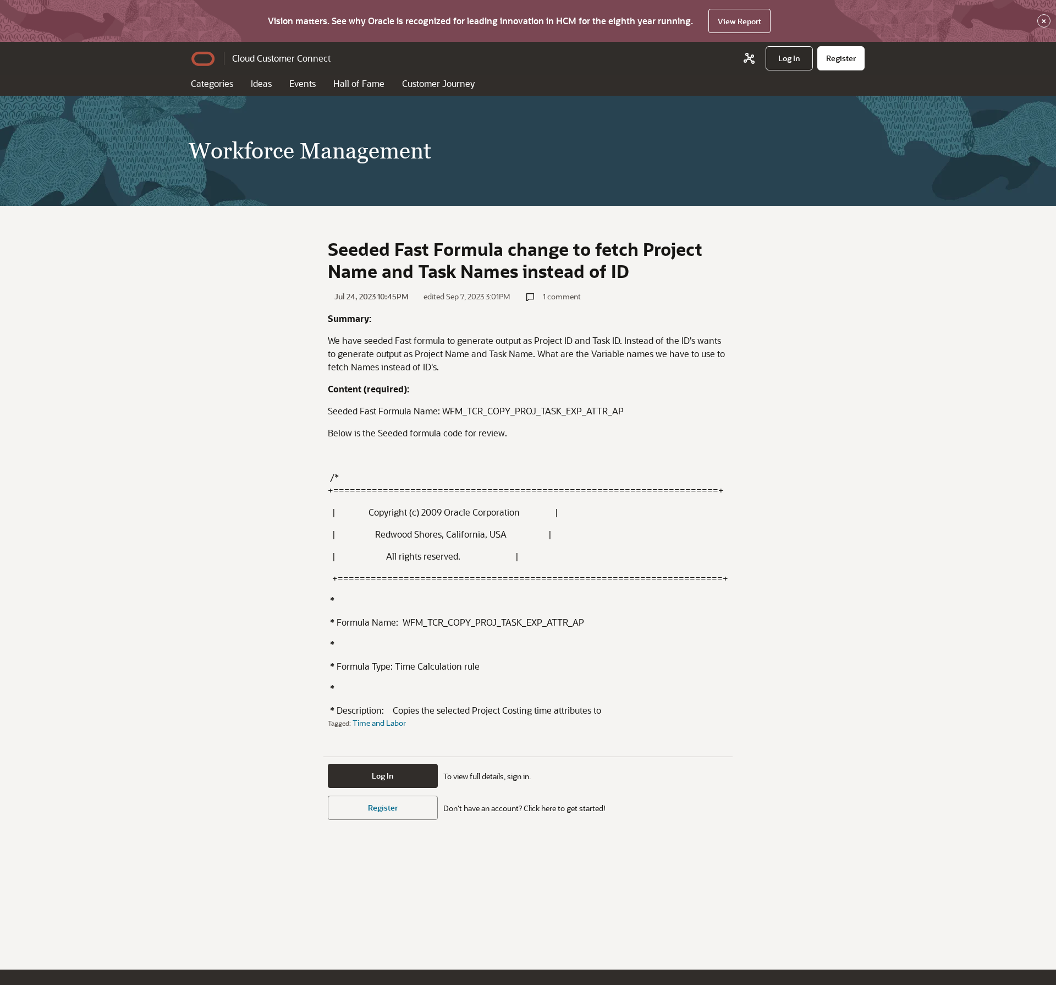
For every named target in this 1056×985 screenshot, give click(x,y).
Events (302, 83)
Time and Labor (379, 723)
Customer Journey (438, 83)
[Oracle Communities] (749, 58)
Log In (383, 775)
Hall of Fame (358, 83)
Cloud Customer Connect (281, 58)
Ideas (261, 83)
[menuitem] (789, 58)
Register (383, 807)
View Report (739, 21)
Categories (212, 83)
